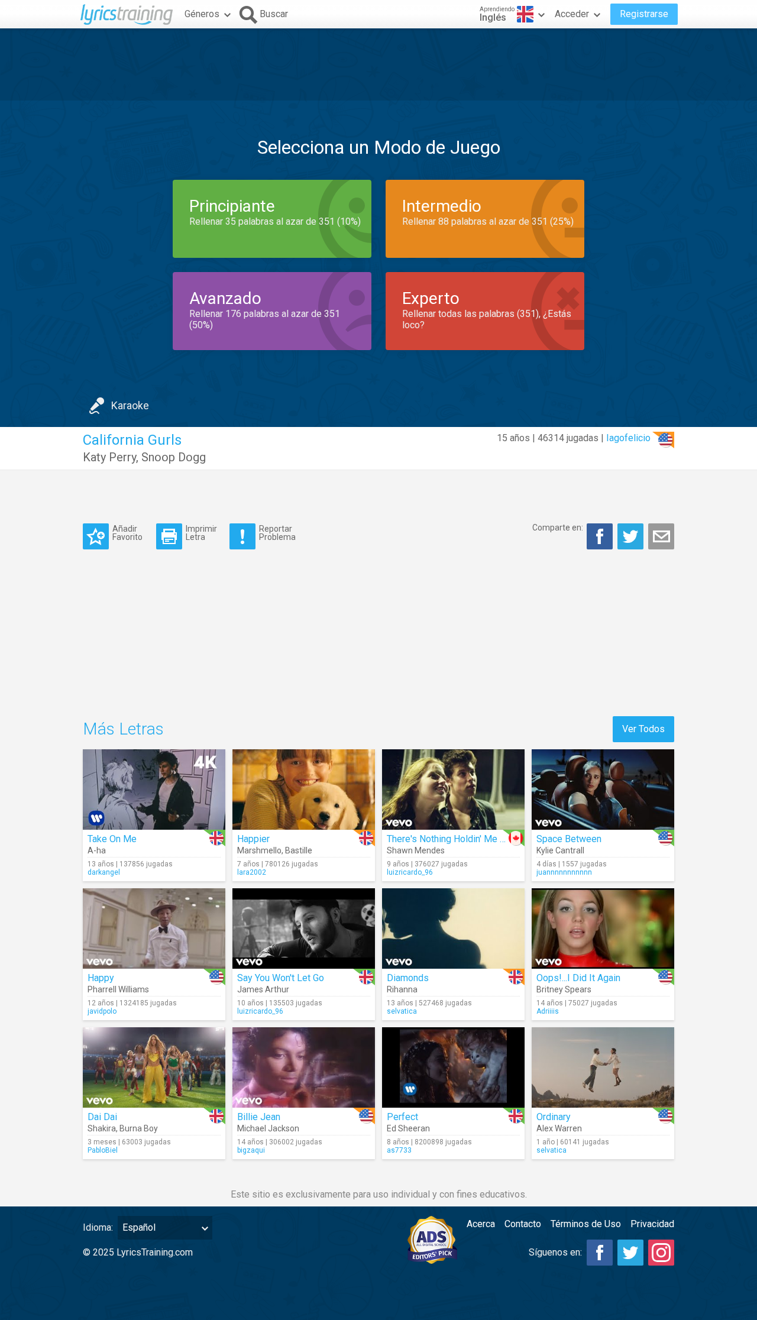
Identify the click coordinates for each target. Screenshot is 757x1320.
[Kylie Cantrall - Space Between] (603, 789)
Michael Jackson (268, 1128)
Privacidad (652, 1224)
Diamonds (408, 977)
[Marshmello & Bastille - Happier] (303, 789)
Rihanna (402, 989)
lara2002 (251, 872)
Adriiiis (547, 1011)
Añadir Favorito (127, 532)
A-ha (97, 850)
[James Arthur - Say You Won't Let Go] (303, 928)
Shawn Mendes (416, 850)
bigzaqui (251, 1150)
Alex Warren (559, 1128)
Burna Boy (138, 1128)
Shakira (102, 1128)
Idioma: (98, 1227)
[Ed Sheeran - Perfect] (453, 1067)
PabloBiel (103, 1150)
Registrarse (644, 14)
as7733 (399, 1150)
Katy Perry (109, 457)
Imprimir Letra (201, 532)
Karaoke (130, 405)
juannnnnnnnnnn (564, 872)
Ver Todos (643, 729)
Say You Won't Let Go (280, 977)
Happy (101, 977)
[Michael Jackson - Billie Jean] (303, 1067)
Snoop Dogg (173, 457)
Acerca (481, 1224)
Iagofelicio (628, 438)
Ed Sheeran (408, 1128)
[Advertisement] (378, 64)
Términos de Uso (586, 1224)
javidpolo (102, 1011)
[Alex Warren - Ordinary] (603, 1067)
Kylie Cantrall (560, 850)
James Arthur (263, 989)
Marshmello (259, 850)
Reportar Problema (277, 532)
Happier (253, 839)
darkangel (104, 872)
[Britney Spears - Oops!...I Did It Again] (603, 928)
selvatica (402, 1011)
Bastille (298, 850)
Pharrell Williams (118, 989)
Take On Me (112, 839)
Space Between (568, 839)
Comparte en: (557, 527)
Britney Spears (563, 989)
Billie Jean (258, 1116)
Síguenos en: (555, 1252)
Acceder (572, 14)
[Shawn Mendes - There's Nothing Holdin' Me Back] (453, 789)
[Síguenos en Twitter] (630, 1253)
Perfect (402, 1116)
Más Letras (123, 729)
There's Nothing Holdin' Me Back (453, 839)
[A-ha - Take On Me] (154, 789)
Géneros (202, 14)
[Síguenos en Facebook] (600, 1253)
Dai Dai (102, 1116)
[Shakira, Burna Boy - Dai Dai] (154, 1067)
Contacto (522, 1224)
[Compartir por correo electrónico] (661, 536)
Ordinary (553, 1116)
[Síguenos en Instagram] (661, 1253)
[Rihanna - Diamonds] (453, 928)
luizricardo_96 (410, 872)
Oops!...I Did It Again (578, 977)
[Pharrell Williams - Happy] (154, 928)
